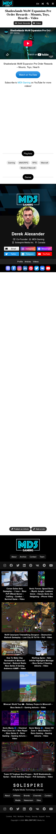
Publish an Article (21, 529)
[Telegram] (44, 565)
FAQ (14, 816)
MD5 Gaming (24, 82)
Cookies (9, 816)
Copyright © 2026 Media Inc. (28, 820)
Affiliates (16, 795)
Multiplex (21, 816)
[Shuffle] (42, 3)
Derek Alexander (24, 23)
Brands (27, 795)
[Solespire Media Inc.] (28, 785)
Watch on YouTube (28, 74)
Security (35, 816)
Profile (20, 261)
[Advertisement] (28, 118)
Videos (38, 23)
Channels (37, 795)
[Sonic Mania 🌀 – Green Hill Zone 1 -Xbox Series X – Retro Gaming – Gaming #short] (41, 724)
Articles (28, 261)
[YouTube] (51, 565)
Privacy (27, 816)
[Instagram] (4, 565)
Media (17, 800)
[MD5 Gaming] (28, 545)
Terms (48, 816)
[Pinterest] (30, 565)
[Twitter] (17, 565)
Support (41, 816)
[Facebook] (11, 565)
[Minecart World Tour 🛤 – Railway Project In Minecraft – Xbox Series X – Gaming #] (28, 700)
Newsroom (28, 800)
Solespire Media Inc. (24, 242)
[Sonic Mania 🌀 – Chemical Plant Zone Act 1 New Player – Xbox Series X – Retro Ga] (15, 724)
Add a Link (40, 529)
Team (42, 556)
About (13, 556)
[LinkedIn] (24, 565)
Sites (39, 800)
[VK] (37, 565)
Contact (33, 556)
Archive (23, 556)
